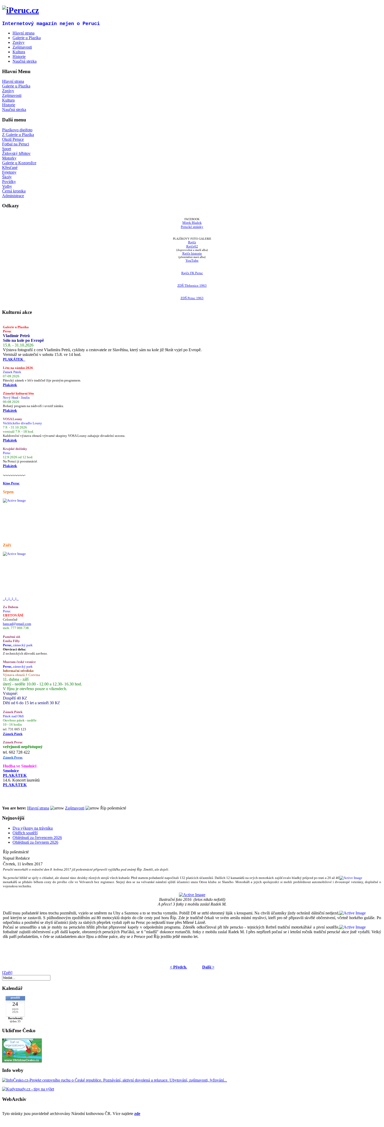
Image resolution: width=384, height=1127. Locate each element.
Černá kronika (14, 191)
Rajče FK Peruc (192, 273)
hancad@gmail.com (17, 624)
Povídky (9, 181)
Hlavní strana (13, 81)
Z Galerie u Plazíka (18, 134)
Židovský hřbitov (16, 153)
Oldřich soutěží (25, 833)
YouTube (192, 260)
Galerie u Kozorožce (19, 163)
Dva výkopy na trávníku (33, 828)
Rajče (192, 242)
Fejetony (9, 172)
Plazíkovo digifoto (17, 130)
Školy (7, 177)
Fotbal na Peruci (15, 144)
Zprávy (8, 91)
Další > (208, 967)
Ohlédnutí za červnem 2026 (35, 842)
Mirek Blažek (192, 223)
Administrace (13, 195)
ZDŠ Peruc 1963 (192, 298)
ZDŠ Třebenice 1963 (192, 285)
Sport (6, 148)
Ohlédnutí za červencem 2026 (37, 837)
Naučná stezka (14, 109)
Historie (8, 105)
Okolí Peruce (13, 139)
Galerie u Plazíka (16, 86)
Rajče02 (192, 246)
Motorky (9, 158)
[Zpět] (7, 972)
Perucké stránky (192, 227)
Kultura (8, 100)
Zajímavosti (11, 95)
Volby (7, 186)
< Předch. (178, 967)
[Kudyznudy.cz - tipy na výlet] (28, 1089)
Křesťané (10, 167)
